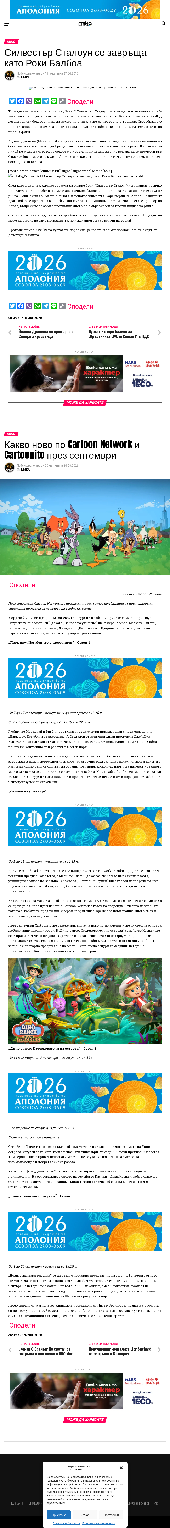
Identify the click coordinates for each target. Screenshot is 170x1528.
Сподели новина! (40, 1503)
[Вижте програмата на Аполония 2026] (85, 18)
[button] (121, 1468)
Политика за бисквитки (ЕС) (130, 1503)
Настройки (111, 1515)
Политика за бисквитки (66, 1523)
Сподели (80, 101)
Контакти (17, 1503)
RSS (156, 1503)
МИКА (25, 77)
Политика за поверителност (98, 1523)
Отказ (85, 1515)
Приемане (59, 1515)
